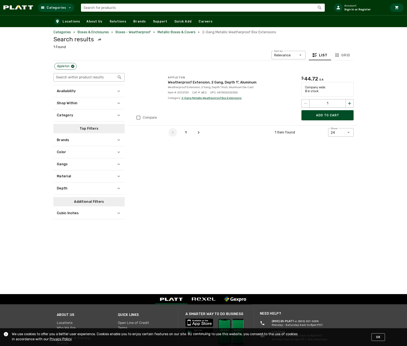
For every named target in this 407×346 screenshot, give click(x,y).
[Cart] (397, 7)
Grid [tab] (345, 55)
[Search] (319, 7)
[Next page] (198, 132)
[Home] (19, 8)
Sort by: (278, 51)
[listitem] (359, 7)
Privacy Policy (61, 339)
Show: (334, 128)
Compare (150, 117)
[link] (83, 322)
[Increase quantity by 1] (349, 103)
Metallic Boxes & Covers (176, 32)
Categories (62, 32)
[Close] (73, 66)
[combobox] (203, 8)
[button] (56, 7)
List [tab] (323, 55)
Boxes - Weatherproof (133, 32)
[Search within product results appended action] (119, 77)
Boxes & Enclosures (93, 32)
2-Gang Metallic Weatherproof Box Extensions (211, 98)
